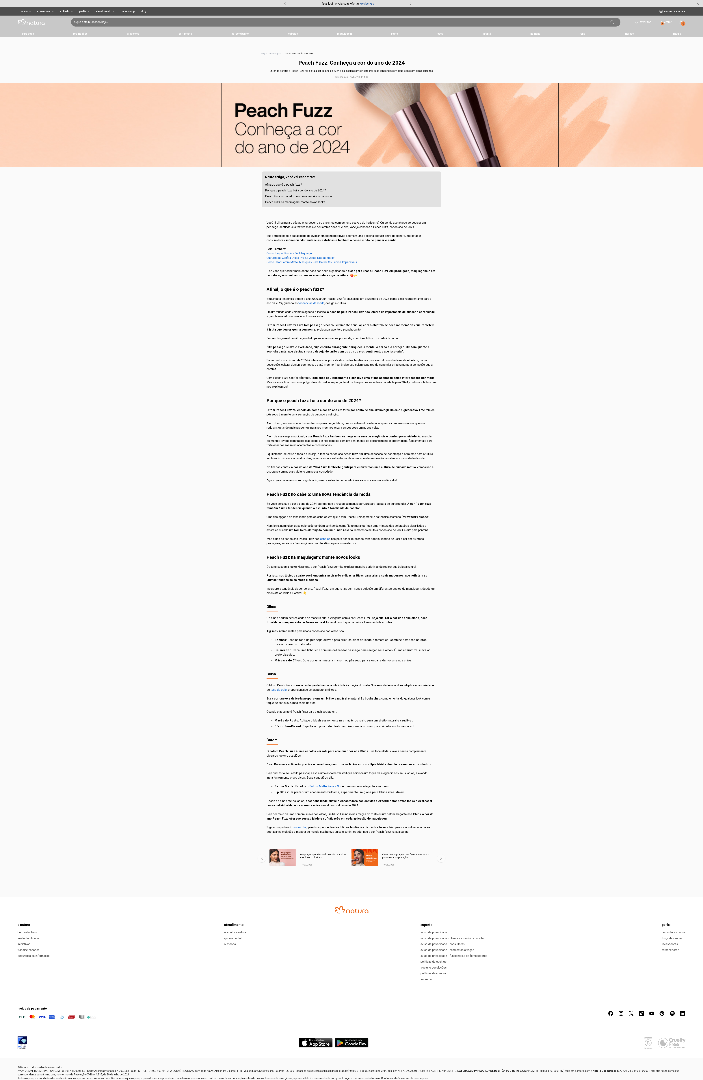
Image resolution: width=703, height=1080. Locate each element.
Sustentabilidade (28, 938)
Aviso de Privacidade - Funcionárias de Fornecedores (454, 956)
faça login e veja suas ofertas (341, 3)
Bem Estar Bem (27, 932)
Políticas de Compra (433, 973)
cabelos (325, 539)
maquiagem (275, 53)
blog (263, 53)
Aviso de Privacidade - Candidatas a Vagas (447, 950)
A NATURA (24, 925)
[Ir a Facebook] (611, 1013)
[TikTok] (641, 1013)
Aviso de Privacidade (434, 932)
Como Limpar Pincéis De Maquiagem (290, 253)
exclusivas (367, 3)
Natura (24, 11)
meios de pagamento (32, 1008)
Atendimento (103, 11)
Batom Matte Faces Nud (325, 786)
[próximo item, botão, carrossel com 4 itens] (410, 3)
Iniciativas (24, 944)
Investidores (670, 944)
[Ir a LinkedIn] (682, 1013)
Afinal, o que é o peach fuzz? (283, 184)
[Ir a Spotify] (672, 1013)
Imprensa (426, 979)
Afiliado (65, 11)
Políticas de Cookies (434, 961)
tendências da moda (311, 303)
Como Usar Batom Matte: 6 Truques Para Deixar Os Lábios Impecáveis (312, 262)
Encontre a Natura (674, 11)
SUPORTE (426, 925)
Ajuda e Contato (233, 938)
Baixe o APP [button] (128, 11)
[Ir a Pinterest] (662, 1013)
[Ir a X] (631, 1013)
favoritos (645, 22)
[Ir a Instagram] (621, 1013)
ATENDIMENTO (234, 925)
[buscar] (612, 22)
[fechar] (698, 3)
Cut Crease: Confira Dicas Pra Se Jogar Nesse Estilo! (301, 258)
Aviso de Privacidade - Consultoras (443, 944)
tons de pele (279, 689)
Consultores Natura (673, 932)
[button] (351, 125)
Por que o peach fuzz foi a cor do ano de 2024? (295, 190)
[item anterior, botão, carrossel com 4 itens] (285, 3)
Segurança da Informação (34, 956)
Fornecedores (670, 950)
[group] (348, 3)
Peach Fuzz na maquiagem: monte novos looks (295, 202)
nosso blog (300, 827)
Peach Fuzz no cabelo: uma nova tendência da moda (298, 196)
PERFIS (666, 925)
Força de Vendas (672, 938)
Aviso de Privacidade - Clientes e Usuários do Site (452, 938)
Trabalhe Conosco (29, 950)
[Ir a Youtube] (652, 1013)
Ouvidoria (230, 944)
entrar (667, 22)
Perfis (82, 11)
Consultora (44, 11)
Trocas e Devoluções (434, 967)
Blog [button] (143, 11)
